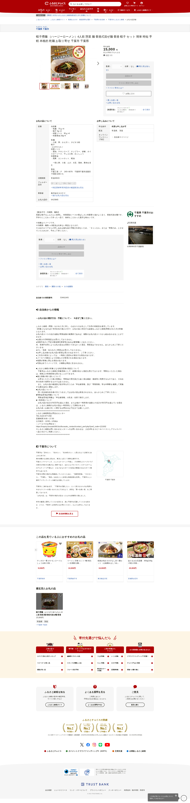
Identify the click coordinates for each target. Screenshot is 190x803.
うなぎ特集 (100, 656)
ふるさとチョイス (54, 751)
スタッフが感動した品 (74, 663)
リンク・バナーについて (78, 790)
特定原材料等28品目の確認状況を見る (68, 187)
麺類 (47, 286)
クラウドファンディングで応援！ (138, 656)
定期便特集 (114, 669)
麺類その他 (56, 286)
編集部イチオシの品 (73, 656)
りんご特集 (100, 663)
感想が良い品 (41, 669)
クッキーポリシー (115, 790)
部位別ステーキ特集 (101, 669)
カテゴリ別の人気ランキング (46, 656)
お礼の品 (44, 10)
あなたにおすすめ (86, 10)
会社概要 (48, 790)
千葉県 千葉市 (42, 625)
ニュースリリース (60, 790)
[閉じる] (176, 796)
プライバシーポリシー (98, 790)
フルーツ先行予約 (73, 669)
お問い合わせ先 (113, 103)
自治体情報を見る (66, 514)
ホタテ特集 (114, 663)
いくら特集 (114, 656)
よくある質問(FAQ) (95, 705)
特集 (98, 10)
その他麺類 (68, 286)
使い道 (108, 10)
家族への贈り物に (133, 669)
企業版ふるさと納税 (137, 751)
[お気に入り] (184, 798)
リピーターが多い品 (43, 663)
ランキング (72, 10)
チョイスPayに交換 (133, 663)
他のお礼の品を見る (60, 195)
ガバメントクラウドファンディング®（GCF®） (88, 751)
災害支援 (118, 751)
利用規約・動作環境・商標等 (134, 790)
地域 (60, 10)
